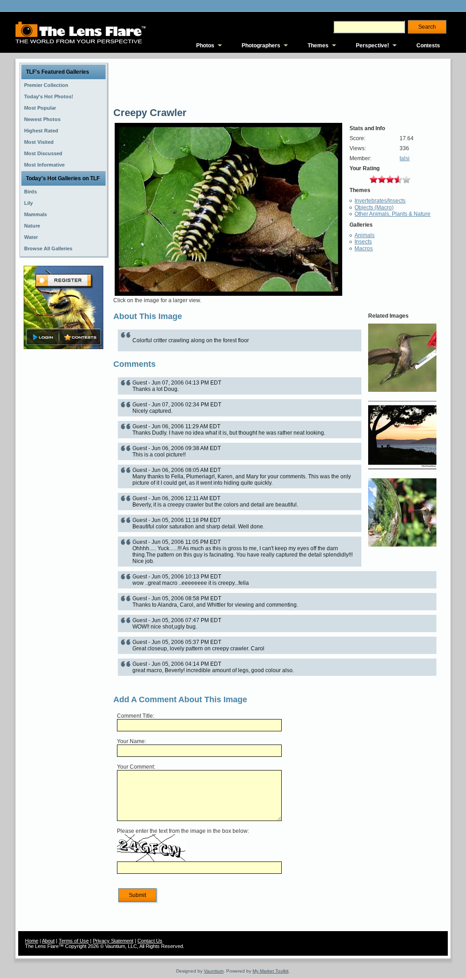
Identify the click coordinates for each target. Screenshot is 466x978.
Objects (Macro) (374, 207)
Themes (318, 45)
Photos (205, 45)
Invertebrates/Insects (380, 201)
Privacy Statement (113, 940)
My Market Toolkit (271, 970)
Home (31, 940)
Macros (364, 248)
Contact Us (149, 940)
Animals (365, 235)
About (48, 940)
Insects (363, 241)
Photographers (261, 45)
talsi (405, 158)
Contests (428, 45)
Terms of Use (74, 940)
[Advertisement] (63, 494)
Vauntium (213, 970)
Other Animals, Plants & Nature (393, 214)
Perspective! (372, 45)
